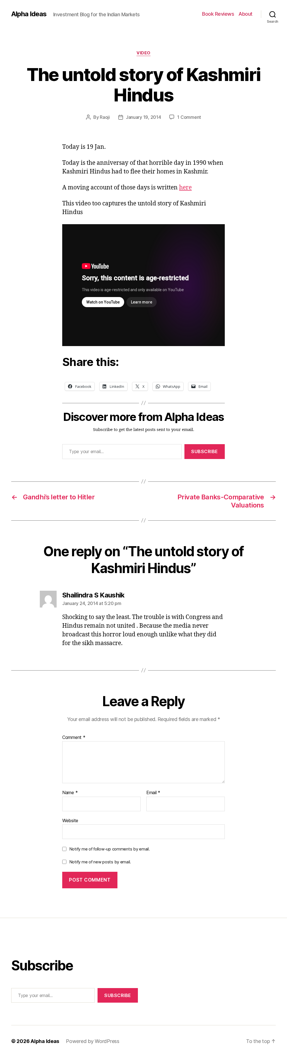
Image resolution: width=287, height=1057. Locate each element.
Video (143, 52)
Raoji (105, 117)
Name (70, 792)
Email (153, 792)
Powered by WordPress (92, 1041)
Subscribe (204, 451)
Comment (73, 737)
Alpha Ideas (29, 14)
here (185, 187)
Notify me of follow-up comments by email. (109, 849)
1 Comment (189, 117)
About (246, 14)
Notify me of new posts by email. (100, 861)
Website (70, 820)
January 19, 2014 (143, 117)
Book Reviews (218, 14)
